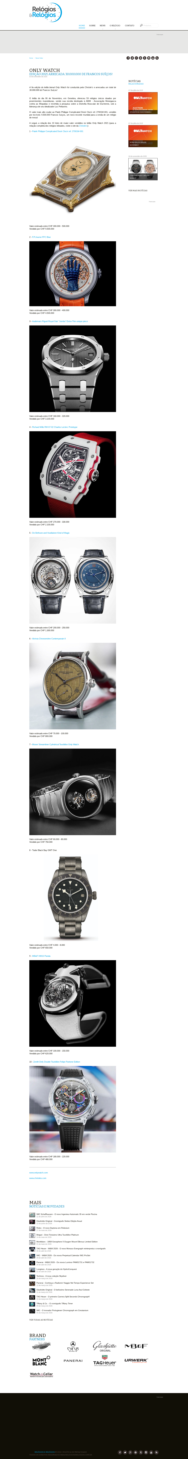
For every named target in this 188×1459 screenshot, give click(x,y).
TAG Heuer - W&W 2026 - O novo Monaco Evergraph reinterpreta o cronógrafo (71, 1248)
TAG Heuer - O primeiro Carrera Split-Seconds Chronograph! (63, 1297)
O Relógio (115, 25)
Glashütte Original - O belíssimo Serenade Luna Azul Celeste (63, 1290)
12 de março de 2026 (44, 1285)
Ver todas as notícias (41, 1320)
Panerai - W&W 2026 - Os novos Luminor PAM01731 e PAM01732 (65, 1262)
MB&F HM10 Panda (41, 956)
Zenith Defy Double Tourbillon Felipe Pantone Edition (56, 1062)
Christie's (83, 126)
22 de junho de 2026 (44, 1223)
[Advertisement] (143, 244)
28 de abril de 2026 (43, 1265)
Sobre (92, 25)
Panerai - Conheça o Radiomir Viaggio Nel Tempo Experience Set (65, 1283)
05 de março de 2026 (44, 1313)
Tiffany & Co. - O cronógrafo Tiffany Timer (54, 1303)
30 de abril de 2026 (43, 1251)
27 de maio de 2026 (43, 1230)
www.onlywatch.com (38, 1172)
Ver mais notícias (137, 190)
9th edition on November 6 (140, 112)
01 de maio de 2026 (43, 1244)
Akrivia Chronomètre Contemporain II (49, 638)
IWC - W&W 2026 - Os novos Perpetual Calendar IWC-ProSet (63, 1255)
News (102, 25)
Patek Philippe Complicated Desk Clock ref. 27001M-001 (57, 131)
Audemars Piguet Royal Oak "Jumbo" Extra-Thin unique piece (60, 321)
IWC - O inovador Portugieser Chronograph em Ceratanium (62, 1310)
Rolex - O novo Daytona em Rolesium (52, 1228)
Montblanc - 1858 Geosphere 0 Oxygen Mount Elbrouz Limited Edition (67, 1242)
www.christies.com (37, 1178)
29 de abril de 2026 (43, 1258)
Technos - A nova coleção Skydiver (51, 1276)
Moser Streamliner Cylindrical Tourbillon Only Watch (55, 744)
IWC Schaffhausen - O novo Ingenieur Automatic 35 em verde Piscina (66, 1214)
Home (82, 25)
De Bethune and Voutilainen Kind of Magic (51, 533)
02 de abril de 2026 (43, 1272)
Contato (129, 25)
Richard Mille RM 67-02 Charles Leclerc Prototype (54, 427)
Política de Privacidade (75, 1452)
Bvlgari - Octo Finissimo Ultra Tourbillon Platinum (57, 1235)
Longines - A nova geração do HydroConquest (56, 1269)
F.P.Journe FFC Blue (41, 237)
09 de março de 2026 (44, 1306)
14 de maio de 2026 (43, 1237)
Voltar (41, 58)
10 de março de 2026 (44, 1299)
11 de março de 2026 (44, 1292)
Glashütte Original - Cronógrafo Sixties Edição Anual (59, 1221)
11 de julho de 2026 (43, 1217)
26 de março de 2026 (44, 1278)
